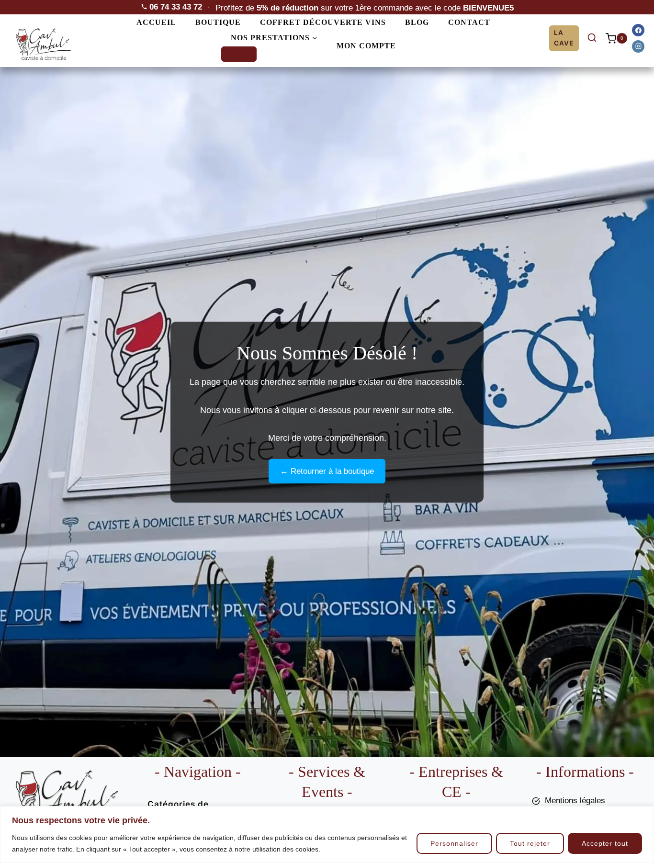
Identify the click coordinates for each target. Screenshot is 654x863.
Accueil (156, 22)
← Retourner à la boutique (327, 471)
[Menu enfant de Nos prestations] (239, 54)
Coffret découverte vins (323, 22)
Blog (417, 22)
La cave (564, 38)
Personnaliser (454, 843)
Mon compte (366, 46)
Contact (469, 22)
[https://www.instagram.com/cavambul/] (638, 46)
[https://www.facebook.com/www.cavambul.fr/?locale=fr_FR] (638, 30)
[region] (327, 834)
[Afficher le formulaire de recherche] (592, 38)
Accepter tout (605, 843)
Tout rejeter (530, 843)
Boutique (218, 22)
